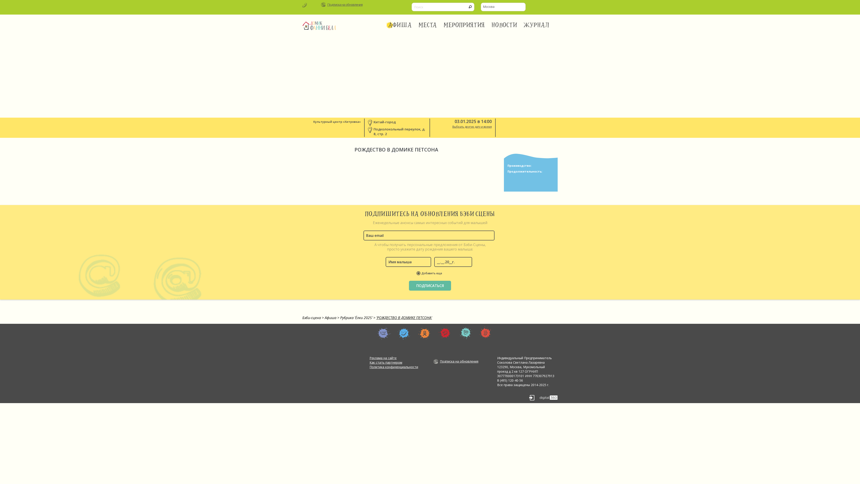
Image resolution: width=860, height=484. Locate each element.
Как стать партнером (386, 362)
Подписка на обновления (345, 4)
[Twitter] (404, 333)
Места (428, 25)
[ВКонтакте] (384, 333)
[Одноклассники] (425, 333)
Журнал (537, 25)
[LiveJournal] (465, 333)
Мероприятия (464, 25)
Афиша (400, 25)
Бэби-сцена (311, 317)
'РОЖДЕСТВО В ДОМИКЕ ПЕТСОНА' (404, 317)
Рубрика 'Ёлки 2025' (356, 317)
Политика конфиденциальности (394, 367)
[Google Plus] (486, 333)
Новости (504, 25)
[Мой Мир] (445, 333)
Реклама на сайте (383, 358)
